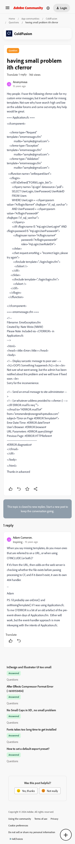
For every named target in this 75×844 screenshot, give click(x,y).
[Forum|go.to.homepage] (28, 8)
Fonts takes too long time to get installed (31, 729)
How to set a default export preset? (28, 748)
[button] (7, 9)
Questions (14, 22)
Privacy (54, 818)
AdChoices (17, 838)
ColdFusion (51, 18)
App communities (30, 18)
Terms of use (40, 818)
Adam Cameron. (22, 537)
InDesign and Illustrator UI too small (29, 667)
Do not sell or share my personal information (31, 832)
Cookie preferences (18, 825)
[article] (37, 589)
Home (12, 18)
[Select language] (48, 8)
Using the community (19, 818)
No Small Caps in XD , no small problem (31, 710)
